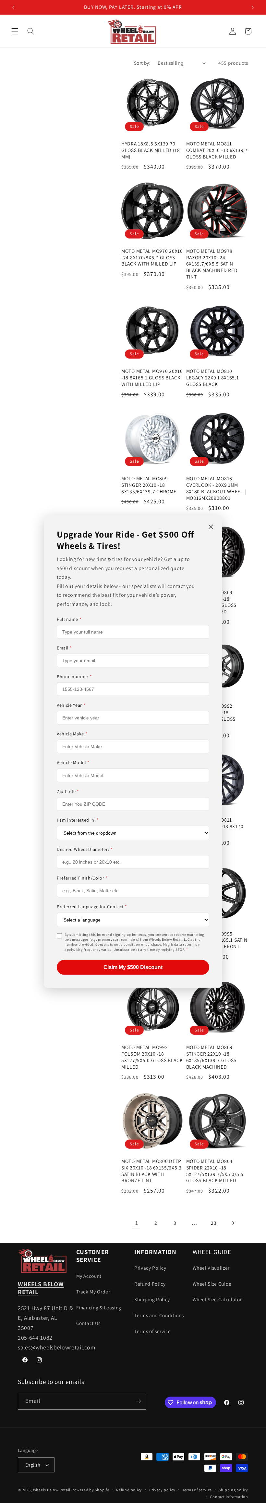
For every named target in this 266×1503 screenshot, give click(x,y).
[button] (15, 31)
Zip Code (68, 791)
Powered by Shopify (90, 1489)
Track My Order (93, 1291)
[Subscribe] (138, 1401)
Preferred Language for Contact (92, 906)
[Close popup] (210, 527)
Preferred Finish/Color (82, 878)
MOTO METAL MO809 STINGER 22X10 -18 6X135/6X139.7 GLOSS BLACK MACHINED (211, 1057)
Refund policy (129, 1489)
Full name (69, 619)
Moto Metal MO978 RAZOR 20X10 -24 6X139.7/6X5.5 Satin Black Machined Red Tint (212, 264)
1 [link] (136, 1222)
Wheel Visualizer (211, 1267)
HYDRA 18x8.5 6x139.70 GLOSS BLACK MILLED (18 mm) (150, 150)
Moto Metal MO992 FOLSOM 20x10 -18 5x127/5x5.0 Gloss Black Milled (152, 1057)
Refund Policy (150, 1283)
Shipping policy (233, 1489)
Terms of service (152, 1331)
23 (213, 1223)
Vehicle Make (72, 734)
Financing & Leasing (99, 1307)
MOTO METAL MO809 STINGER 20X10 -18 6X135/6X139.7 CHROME (148, 485)
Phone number (74, 676)
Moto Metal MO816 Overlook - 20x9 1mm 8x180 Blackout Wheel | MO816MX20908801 (216, 488)
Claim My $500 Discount (133, 967)
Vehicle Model (73, 762)
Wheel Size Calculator (217, 1299)
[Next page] (233, 1223)
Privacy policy (162, 1489)
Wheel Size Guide (212, 1283)
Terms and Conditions (159, 1315)
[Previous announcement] (13, 7)
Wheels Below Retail (52, 1489)
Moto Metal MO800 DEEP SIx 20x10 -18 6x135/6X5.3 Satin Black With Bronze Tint (151, 1171)
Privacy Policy (150, 1267)
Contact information (229, 1496)
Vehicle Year (71, 705)
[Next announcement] (253, 7)
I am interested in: (78, 820)
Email (64, 648)
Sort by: (142, 63)
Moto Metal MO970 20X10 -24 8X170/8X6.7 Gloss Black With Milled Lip (152, 257)
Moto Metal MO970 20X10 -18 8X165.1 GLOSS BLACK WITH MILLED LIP (152, 377)
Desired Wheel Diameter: (85, 849)
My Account (89, 1276)
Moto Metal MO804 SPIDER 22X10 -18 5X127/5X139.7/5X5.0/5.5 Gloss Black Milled (215, 1171)
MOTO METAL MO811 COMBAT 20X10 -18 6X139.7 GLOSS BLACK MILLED (217, 150)
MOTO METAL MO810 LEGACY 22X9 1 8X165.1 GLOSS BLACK (212, 377)
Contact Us (88, 1323)
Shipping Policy (152, 1299)
